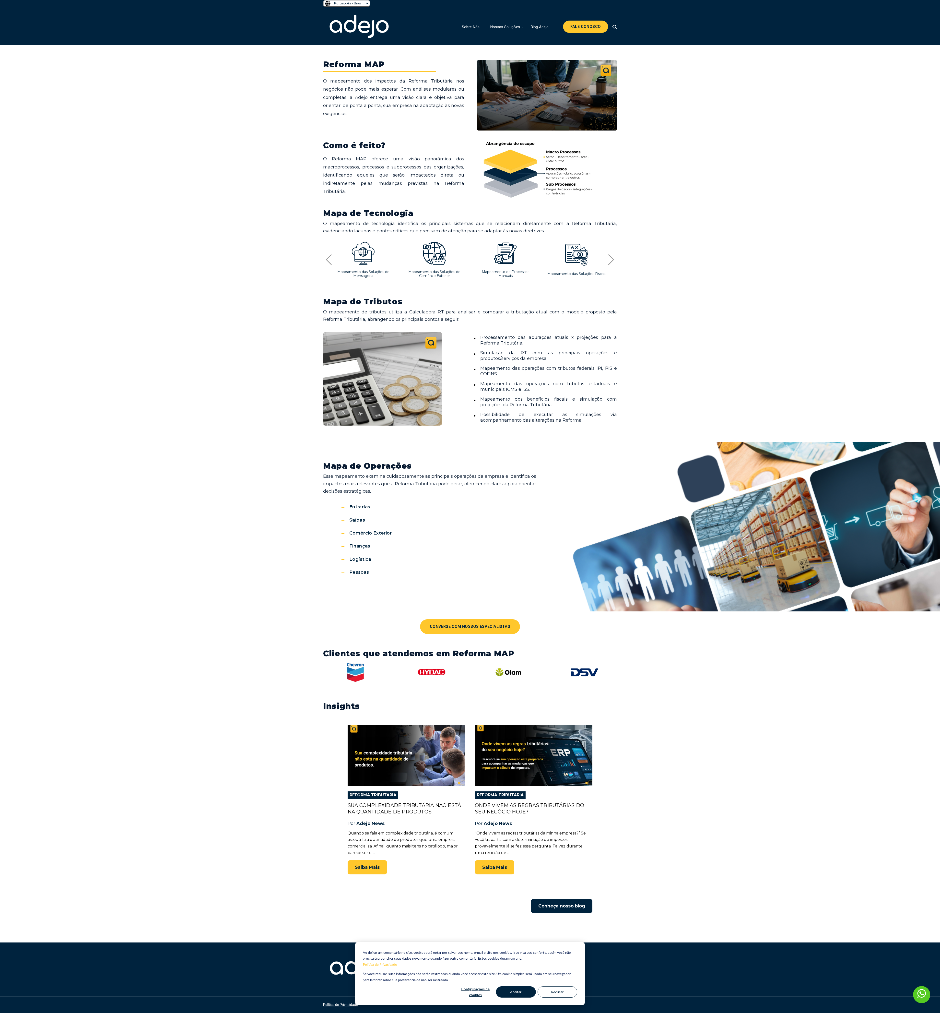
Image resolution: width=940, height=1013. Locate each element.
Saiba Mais (367, 867)
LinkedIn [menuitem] (574, 976)
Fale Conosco (585, 26)
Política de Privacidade (380, 964)
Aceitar (515, 992)
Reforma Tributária (373, 795)
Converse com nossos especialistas (470, 626)
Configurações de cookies (475, 992)
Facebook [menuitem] (575, 970)
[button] (329, 259)
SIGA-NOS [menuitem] (573, 954)
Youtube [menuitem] (574, 983)
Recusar (557, 992)
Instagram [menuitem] (576, 963)
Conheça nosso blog (561, 906)
